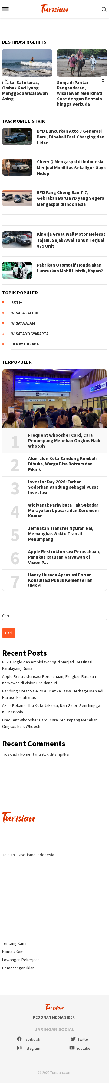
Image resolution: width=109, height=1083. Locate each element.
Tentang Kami (14, 943)
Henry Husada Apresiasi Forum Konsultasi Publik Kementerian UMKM (60, 580)
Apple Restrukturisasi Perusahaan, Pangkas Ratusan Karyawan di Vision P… (64, 557)
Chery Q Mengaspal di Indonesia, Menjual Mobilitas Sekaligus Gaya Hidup (71, 167)
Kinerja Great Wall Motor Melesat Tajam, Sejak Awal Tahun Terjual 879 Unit (71, 240)
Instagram (32, 1048)
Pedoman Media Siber (54, 1017)
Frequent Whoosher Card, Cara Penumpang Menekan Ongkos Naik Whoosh (64, 441)
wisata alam (23, 323)
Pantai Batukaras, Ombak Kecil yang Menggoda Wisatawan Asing (25, 91)
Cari (5, 615)
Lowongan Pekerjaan (21, 959)
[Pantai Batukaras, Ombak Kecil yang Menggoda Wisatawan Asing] (27, 63)
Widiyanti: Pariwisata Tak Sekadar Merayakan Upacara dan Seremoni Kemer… (63, 510)
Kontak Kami (13, 951)
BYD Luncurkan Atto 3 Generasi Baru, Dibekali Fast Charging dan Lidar (70, 137)
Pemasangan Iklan (18, 968)
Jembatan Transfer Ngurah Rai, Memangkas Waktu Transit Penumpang (61, 534)
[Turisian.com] (54, 8)
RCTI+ (16, 302)
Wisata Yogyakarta (29, 333)
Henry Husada (25, 344)
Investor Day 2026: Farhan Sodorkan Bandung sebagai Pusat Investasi (63, 487)
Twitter (83, 1039)
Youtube (83, 1048)
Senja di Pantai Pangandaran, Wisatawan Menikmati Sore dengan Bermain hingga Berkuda (79, 93)
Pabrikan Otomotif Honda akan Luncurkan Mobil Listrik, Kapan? (70, 268)
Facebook (32, 1039)
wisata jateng (25, 313)
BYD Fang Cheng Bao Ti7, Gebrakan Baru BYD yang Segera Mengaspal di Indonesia (70, 198)
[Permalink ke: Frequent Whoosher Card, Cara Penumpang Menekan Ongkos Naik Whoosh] (54, 398)
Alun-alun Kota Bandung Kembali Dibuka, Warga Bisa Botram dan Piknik (62, 464)
